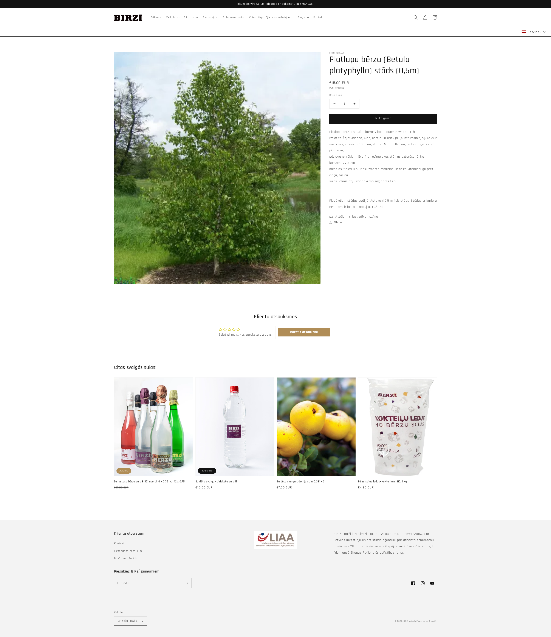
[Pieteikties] (187, 583)
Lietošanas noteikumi (128, 551)
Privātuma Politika (126, 558)
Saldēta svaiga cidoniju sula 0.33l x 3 (301, 481)
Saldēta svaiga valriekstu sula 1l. (216, 481)
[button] (416, 17)
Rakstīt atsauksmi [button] (304, 332)
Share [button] (338, 222)
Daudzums (335, 95)
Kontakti (119, 543)
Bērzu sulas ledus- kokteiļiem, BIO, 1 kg (382, 481)
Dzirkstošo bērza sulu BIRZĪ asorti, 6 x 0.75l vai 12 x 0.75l (149, 481)
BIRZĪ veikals (410, 621)
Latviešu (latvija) (128, 621)
